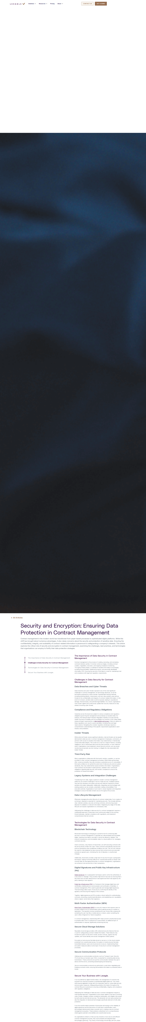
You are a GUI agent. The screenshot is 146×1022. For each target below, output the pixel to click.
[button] (32, 4)
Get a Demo (101, 3)
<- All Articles (17, 618)
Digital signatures (79, 875)
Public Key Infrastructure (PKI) (84, 884)
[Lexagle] (19, 4)
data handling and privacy (101, 721)
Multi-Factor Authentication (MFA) (85, 907)
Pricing (52, 3)
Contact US (87, 3)
